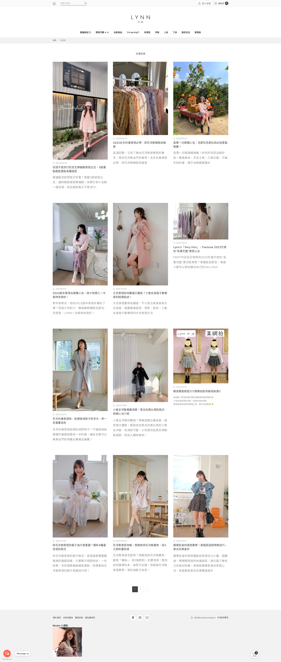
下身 (175, 32)
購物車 (222, 3)
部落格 (198, 32)
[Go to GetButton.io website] (7, 659)
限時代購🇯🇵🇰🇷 (102, 32)
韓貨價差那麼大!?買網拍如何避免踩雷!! (196, 391)
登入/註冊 (206, 3)
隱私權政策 (90, 617)
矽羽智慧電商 (222, 618)
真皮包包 (186, 32)
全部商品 (118, 32)
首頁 (54, 40)
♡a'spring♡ (133, 32)
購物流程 (79, 617)
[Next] (146, 589)
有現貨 (147, 32)
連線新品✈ (85, 32)
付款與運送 (68, 617)
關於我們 (57, 617)
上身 (166, 32)
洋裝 (157, 32)
